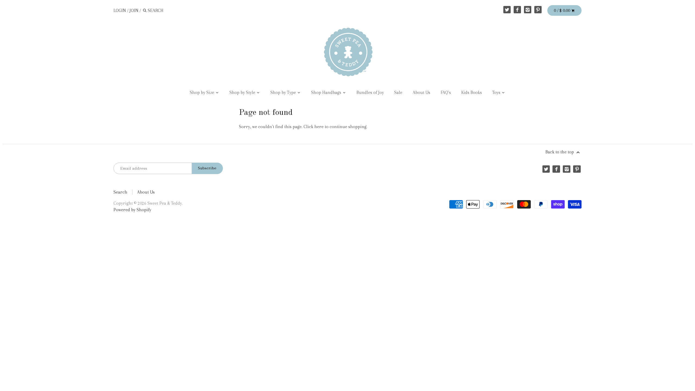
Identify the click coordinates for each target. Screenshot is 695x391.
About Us (421, 92)
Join (133, 10)
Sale (398, 92)
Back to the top (560, 151)
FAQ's (446, 92)
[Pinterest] (538, 9)
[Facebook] (517, 9)
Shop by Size (202, 92)
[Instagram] (527, 9)
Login (119, 10)
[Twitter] (507, 9)
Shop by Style (242, 92)
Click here (314, 126)
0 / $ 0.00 (562, 10)
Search (120, 192)
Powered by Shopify (132, 209)
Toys (496, 92)
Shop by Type (283, 92)
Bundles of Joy (370, 92)
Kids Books (471, 92)
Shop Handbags (326, 92)
